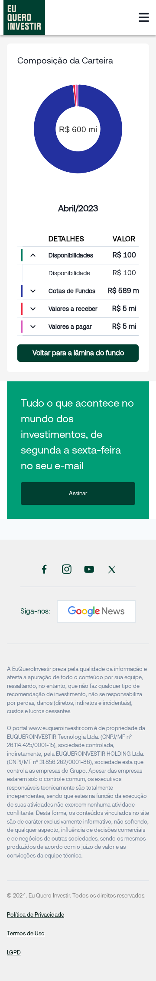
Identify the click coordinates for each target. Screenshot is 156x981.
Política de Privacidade (35, 914)
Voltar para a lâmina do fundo (78, 353)
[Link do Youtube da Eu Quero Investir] (89, 569)
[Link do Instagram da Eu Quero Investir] (67, 569)
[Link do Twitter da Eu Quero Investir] (112, 569)
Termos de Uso (26, 933)
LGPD (14, 952)
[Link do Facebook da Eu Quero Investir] (44, 569)
